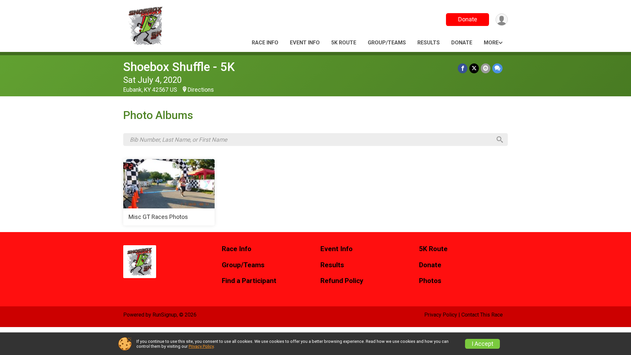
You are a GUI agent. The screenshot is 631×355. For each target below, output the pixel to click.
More (491, 42)
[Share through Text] (497, 68)
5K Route (343, 42)
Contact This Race (482, 315)
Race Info (265, 42)
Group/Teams (387, 42)
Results (428, 42)
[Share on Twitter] (474, 68)
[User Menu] (502, 19)
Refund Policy (341, 281)
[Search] (500, 140)
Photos (430, 281)
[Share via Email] (485, 68)
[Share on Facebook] (462, 68)
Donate (467, 19)
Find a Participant (249, 281)
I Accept (482, 344)
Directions (201, 89)
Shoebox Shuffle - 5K (179, 67)
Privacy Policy (440, 315)
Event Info (305, 42)
